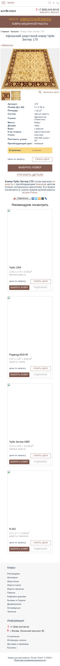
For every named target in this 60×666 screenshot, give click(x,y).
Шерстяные (13, 581)
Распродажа (13, 573)
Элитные (11, 611)
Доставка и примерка (18, 644)
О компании (13, 636)
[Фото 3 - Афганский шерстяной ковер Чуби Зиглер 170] (15, 95)
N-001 (12, 529)
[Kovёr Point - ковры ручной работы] (6, 11)
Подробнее (40, 287)
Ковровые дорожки (16, 596)
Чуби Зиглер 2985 (19, 442)
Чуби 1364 (15, 267)
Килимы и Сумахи (16, 600)
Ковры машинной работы (30, 24)
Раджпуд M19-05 (18, 354)
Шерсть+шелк (14, 585)
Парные (11, 592)
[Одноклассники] (39, 198)
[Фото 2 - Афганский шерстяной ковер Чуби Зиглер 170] (5, 95)
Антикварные (13, 608)
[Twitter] (36, 198)
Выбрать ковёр (19, 287)
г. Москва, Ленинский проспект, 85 (27, 631)
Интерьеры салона (16, 640)
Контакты (11, 647)
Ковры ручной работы (35, 19)
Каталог (15, 31)
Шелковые (12, 577)
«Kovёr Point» (29, 192)
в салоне (36, 150)
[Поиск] (57, 3)
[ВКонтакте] (33, 198)
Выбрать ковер (30, 167)
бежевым (41, 184)
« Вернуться (7, 45)
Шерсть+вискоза (15, 589)
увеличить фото (51, 92)
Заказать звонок (49, 12)
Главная (5, 31)
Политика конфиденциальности (30, 660)
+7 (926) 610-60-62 (48, 9)
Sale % (13, 19)
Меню (10, 3)
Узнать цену (42, 159)
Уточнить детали (30, 174)
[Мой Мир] (42, 198)
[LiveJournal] (46, 198)
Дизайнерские (14, 604)
